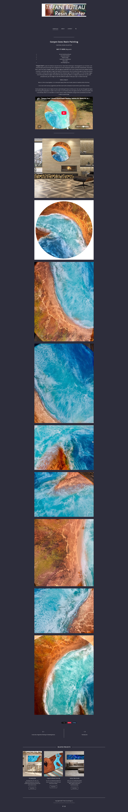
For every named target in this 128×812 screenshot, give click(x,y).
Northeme (62, 802)
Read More (32, 788)
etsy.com (69, 49)
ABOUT (63, 28)
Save (70, 722)
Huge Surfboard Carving (53, 778)
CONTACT (70, 28)
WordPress (72, 802)
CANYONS (58, 45)
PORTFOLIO (55, 28)
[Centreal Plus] (64, 10)
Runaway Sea (32, 778)
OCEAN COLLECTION (67, 45)
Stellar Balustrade (74, 778)
